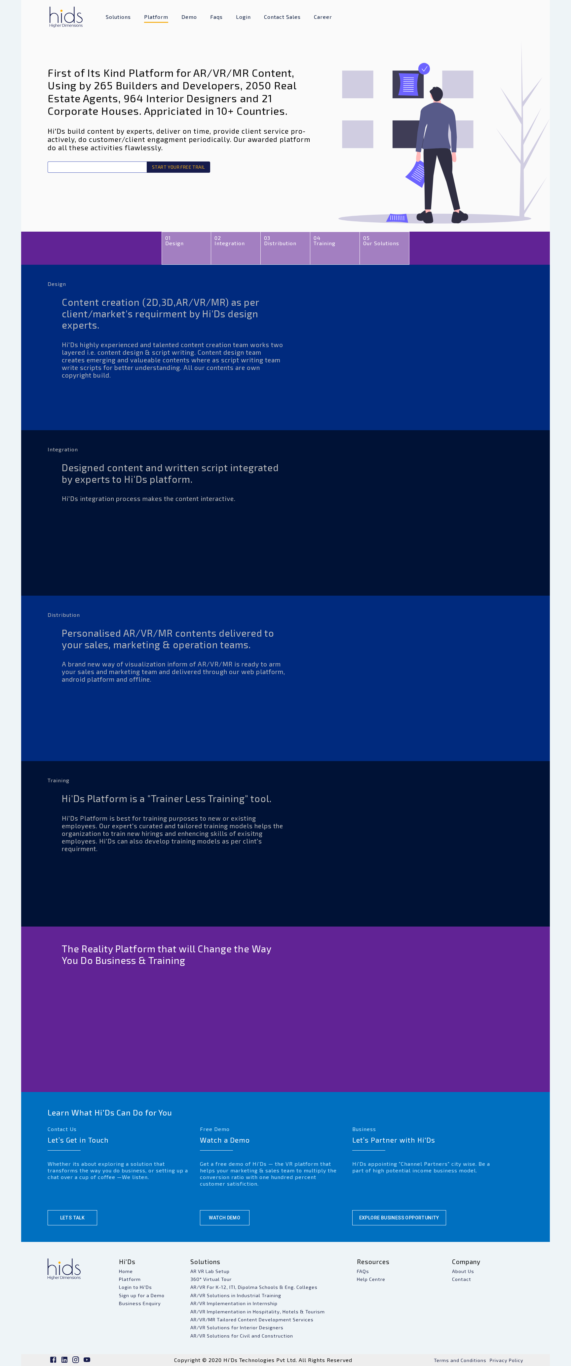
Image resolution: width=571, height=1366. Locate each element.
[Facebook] (53, 1361)
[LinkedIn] (64, 1361)
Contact (461, 1279)
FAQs (363, 1271)
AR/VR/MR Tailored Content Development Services (252, 1319)
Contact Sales (282, 17)
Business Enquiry (140, 1303)
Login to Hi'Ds (135, 1287)
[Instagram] (76, 1361)
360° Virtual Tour (211, 1279)
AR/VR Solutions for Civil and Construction (241, 1336)
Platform (156, 17)
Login (243, 17)
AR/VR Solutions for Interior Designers (237, 1327)
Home (126, 1271)
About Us (463, 1271)
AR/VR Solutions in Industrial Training (235, 1295)
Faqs (216, 17)
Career (323, 17)
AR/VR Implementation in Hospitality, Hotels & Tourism (257, 1311)
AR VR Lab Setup (210, 1271)
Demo (189, 17)
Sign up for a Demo (142, 1295)
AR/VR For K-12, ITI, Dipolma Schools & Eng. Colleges (254, 1287)
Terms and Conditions (460, 1360)
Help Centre (371, 1279)
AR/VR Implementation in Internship (234, 1303)
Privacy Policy (506, 1360)
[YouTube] (87, 1361)
